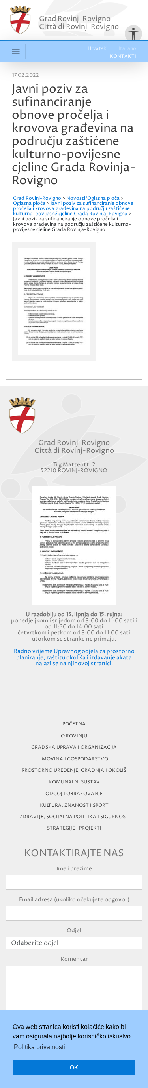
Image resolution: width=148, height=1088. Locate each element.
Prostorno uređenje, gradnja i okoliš (74, 770)
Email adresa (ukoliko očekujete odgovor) (74, 900)
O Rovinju (74, 736)
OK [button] (74, 1067)
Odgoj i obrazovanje (74, 793)
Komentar (74, 959)
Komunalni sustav (74, 782)
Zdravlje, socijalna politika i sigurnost (74, 816)
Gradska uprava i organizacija (74, 747)
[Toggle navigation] (16, 51)
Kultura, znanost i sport (74, 805)
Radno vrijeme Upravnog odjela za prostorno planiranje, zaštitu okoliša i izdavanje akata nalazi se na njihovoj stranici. (74, 657)
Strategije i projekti (74, 828)
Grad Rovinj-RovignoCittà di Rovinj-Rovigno (79, 23)
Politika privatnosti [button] (39, 1047)
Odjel (74, 930)
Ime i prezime (74, 869)
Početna (74, 724)
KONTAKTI (123, 56)
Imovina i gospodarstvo (74, 759)
